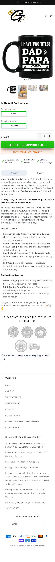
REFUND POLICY (12, 427)
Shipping (40, 173)
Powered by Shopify (38, 546)
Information (14, 173)
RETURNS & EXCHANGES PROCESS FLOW (22, 421)
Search (8, 385)
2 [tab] (26, 79)
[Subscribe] (43, 524)
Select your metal (9, 109)
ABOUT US (9, 391)
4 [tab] (31, 79)
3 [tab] (29, 79)
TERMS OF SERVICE (13, 397)
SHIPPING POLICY (12, 403)
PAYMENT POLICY (12, 415)
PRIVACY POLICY (12, 409)
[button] (3, 16)
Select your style (8, 121)
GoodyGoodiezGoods (23, 546)
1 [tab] (24, 79)
